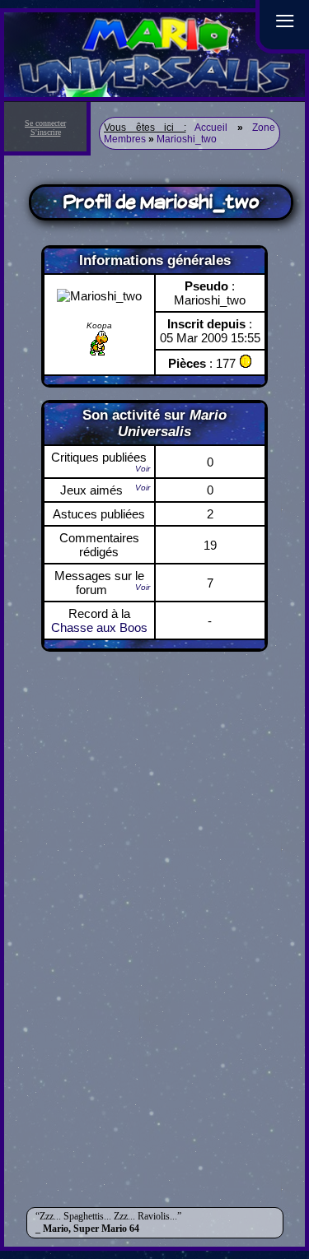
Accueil (210, 127)
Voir (142, 468)
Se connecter (45, 123)
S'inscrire (45, 132)
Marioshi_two (187, 139)
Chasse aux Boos (99, 627)
